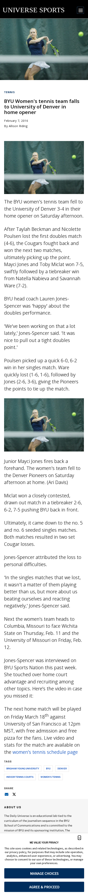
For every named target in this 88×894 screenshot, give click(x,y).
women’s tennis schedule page (45, 752)
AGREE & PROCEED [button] (44, 887)
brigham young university (22, 768)
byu (48, 768)
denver (62, 768)
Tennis (9, 92)
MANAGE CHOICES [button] (44, 873)
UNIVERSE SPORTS (34, 10)
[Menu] (80, 10)
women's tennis (51, 776)
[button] (79, 838)
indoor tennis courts (20, 776)
